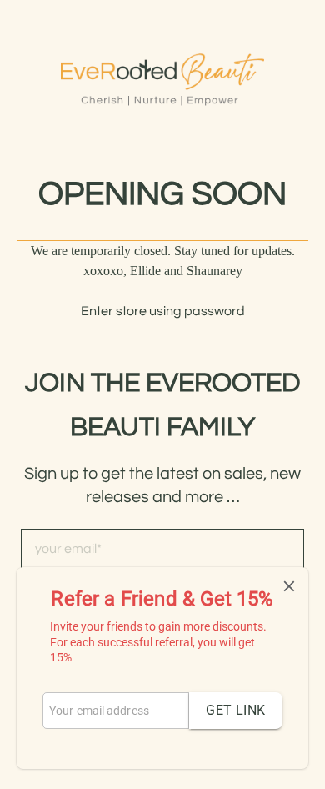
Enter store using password (163, 311)
